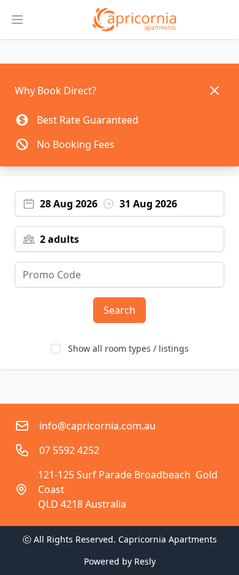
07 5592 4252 (69, 450)
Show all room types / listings (128, 348)
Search (119, 310)
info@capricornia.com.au (97, 425)
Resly (145, 561)
